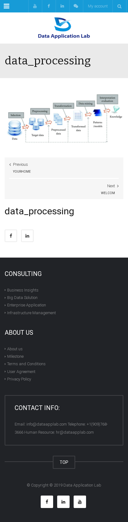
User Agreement (21, 371)
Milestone (15, 356)
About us (15, 349)
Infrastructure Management (31, 312)
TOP (64, 462)
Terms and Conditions (26, 363)
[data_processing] (64, 119)
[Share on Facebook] (11, 236)
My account (98, 6)
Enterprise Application (26, 305)
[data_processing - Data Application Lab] (64, 28)
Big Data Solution (22, 297)
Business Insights (23, 290)
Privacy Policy (19, 379)
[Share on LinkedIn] (27, 236)
